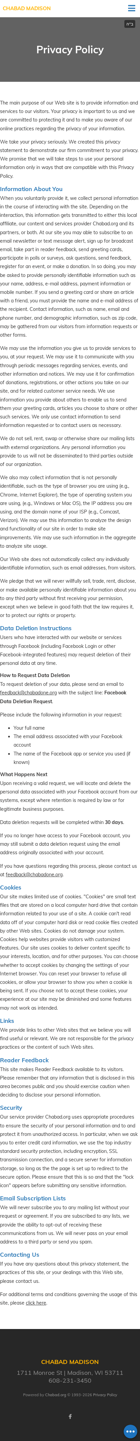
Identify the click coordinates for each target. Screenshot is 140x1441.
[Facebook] (70, 1416)
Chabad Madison (27, 8)
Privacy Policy (105, 1394)
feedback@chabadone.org (28, 693)
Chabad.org (55, 1394)
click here (36, 1303)
